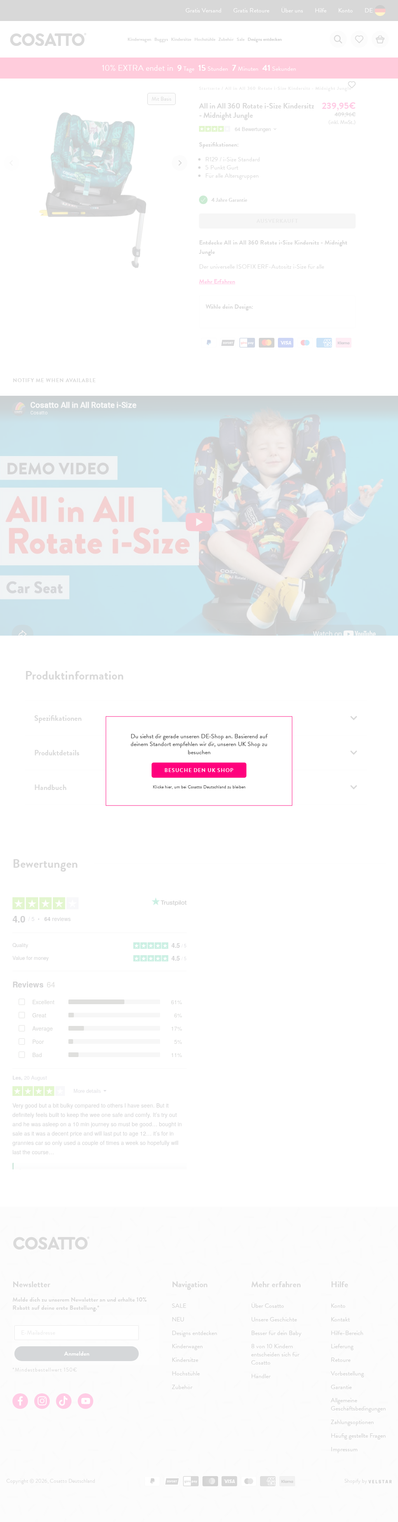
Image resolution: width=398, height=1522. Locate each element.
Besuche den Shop (199, 770)
